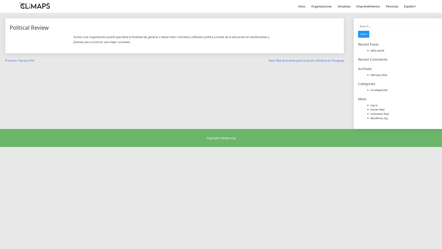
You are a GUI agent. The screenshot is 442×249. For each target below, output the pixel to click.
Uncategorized (379, 90)
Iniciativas (344, 6)
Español (409, 6)
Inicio (301, 6)
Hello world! (377, 50)
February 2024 (379, 75)
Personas (392, 6)
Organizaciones (321, 6)
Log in (374, 105)
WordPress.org (379, 118)
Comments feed (380, 114)
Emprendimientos (368, 6)
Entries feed (378, 109)
